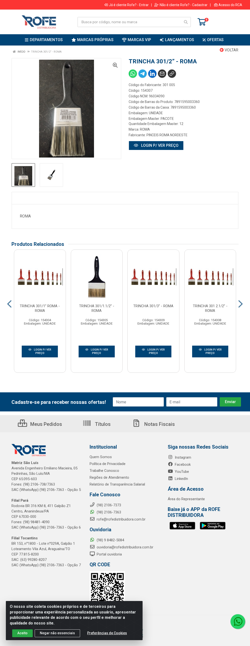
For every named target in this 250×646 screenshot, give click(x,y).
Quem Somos (101, 457)
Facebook (182, 464)
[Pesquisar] (186, 22)
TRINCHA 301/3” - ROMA (153, 306)
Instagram (182, 457)
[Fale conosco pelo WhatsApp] (237, 621)
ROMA (145, 129)
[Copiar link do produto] (172, 73)
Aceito (22, 633)
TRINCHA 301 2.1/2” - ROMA (210, 308)
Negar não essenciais (57, 633)
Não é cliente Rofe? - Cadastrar (184, 5)
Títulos (102, 424)
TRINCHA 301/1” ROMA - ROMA (40, 308)
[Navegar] (9, 304)
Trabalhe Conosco (104, 470)
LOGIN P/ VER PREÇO (159, 145)
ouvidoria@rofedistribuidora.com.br (124, 547)
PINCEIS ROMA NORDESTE (167, 135)
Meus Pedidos (45, 424)
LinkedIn (181, 478)
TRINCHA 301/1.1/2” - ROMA (96, 308)
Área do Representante (186, 499)
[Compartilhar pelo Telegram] (142, 73)
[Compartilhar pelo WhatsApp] (133, 73)
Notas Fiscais (159, 424)
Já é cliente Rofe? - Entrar (129, 5)
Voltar (231, 50)
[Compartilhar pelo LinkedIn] (152, 73)
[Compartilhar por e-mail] (162, 73)
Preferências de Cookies (107, 633)
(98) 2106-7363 (108, 512)
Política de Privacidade (107, 464)
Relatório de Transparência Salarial (117, 484)
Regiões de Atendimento (109, 477)
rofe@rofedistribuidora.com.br (121, 519)
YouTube (181, 471)
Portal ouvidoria (109, 554)
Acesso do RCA (230, 5)
